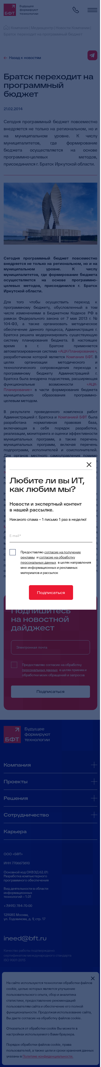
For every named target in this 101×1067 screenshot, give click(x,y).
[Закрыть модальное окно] (89, 464)
